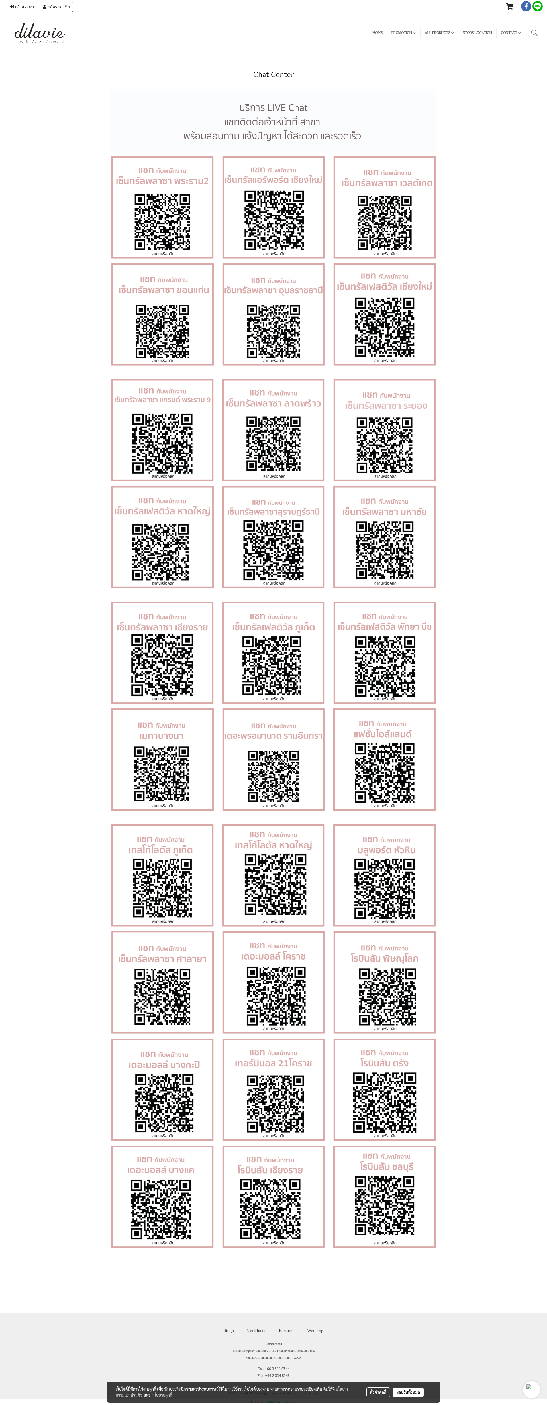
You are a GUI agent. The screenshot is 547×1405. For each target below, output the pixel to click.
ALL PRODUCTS (438, 33)
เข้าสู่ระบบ (24, 6)
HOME (378, 33)
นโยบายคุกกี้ (162, 1395)
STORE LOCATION (477, 33)
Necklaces (256, 1330)
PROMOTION (402, 33)
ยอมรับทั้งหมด (408, 1392)
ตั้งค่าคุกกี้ (378, 1392)
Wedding (315, 1330)
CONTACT (509, 33)
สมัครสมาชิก (58, 6)
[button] (534, 32)
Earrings (287, 1330)
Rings (229, 1330)
